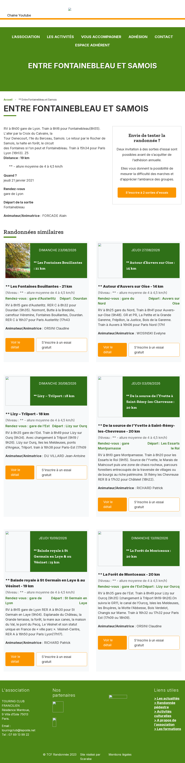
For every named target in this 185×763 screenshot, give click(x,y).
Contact (164, 37)
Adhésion (137, 37)
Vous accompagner (101, 37)
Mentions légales (120, 754)
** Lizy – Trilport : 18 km (54, 396)
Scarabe (86, 759)
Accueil (8, 99)
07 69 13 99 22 (18, 734)
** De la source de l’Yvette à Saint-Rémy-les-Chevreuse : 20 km (150, 402)
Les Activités (60, 37)
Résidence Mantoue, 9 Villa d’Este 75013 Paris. (16, 714)
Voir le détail (15, 344)
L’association (26, 37)
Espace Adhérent (92, 45)
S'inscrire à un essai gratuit (56, 345)
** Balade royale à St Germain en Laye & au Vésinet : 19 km (52, 556)
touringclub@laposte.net (18, 730)
